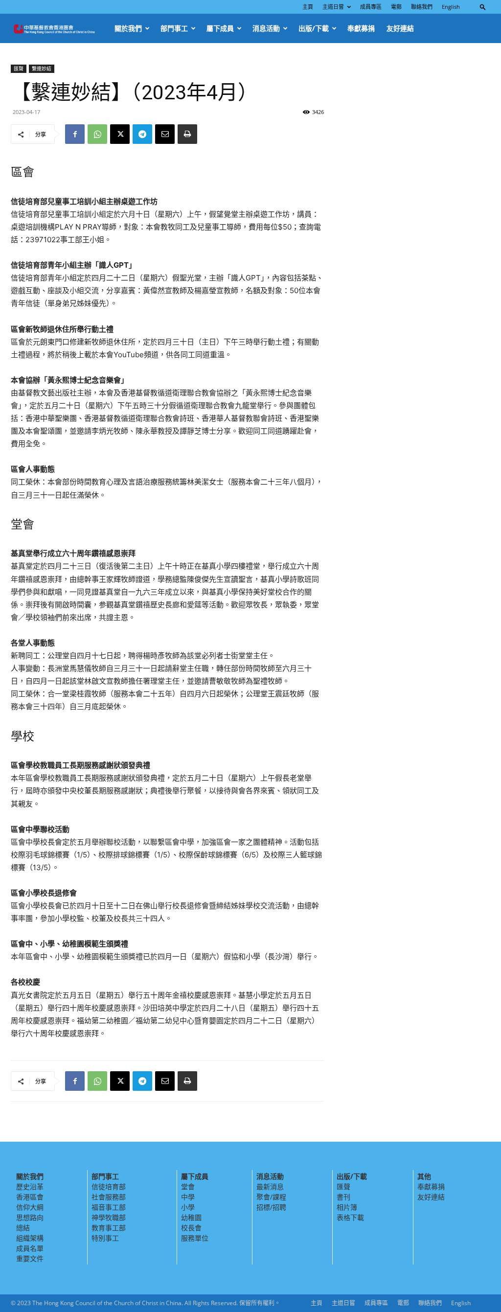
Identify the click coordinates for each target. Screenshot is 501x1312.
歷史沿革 (30, 1186)
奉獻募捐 (361, 28)
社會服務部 (108, 1196)
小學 (188, 1207)
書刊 (343, 1196)
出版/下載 (313, 28)
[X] (120, 134)
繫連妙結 (41, 68)
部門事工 (174, 28)
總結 (23, 1227)
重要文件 (30, 1258)
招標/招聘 (271, 1207)
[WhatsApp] (97, 134)
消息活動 (266, 28)
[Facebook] (75, 134)
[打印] (187, 134)
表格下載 (350, 1217)
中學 (188, 1196)
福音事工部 (108, 1207)
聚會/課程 (271, 1196)
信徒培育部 (108, 1186)
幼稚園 (191, 1217)
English (451, 6)
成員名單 (30, 1248)
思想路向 (30, 1217)
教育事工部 (108, 1227)
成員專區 (371, 6)
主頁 (307, 6)
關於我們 (128, 28)
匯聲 (18, 68)
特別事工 (105, 1238)
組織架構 (30, 1238)
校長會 (191, 1227)
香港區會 (30, 1196)
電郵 (396, 6)
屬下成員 (220, 28)
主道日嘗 (333, 6)
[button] (483, 6)
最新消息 (270, 1186)
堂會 (188, 1186)
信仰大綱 (30, 1207)
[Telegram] (142, 134)
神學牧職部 (108, 1217)
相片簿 (347, 1207)
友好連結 (400, 28)
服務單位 (194, 1238)
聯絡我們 (422, 6)
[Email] (165, 134)
